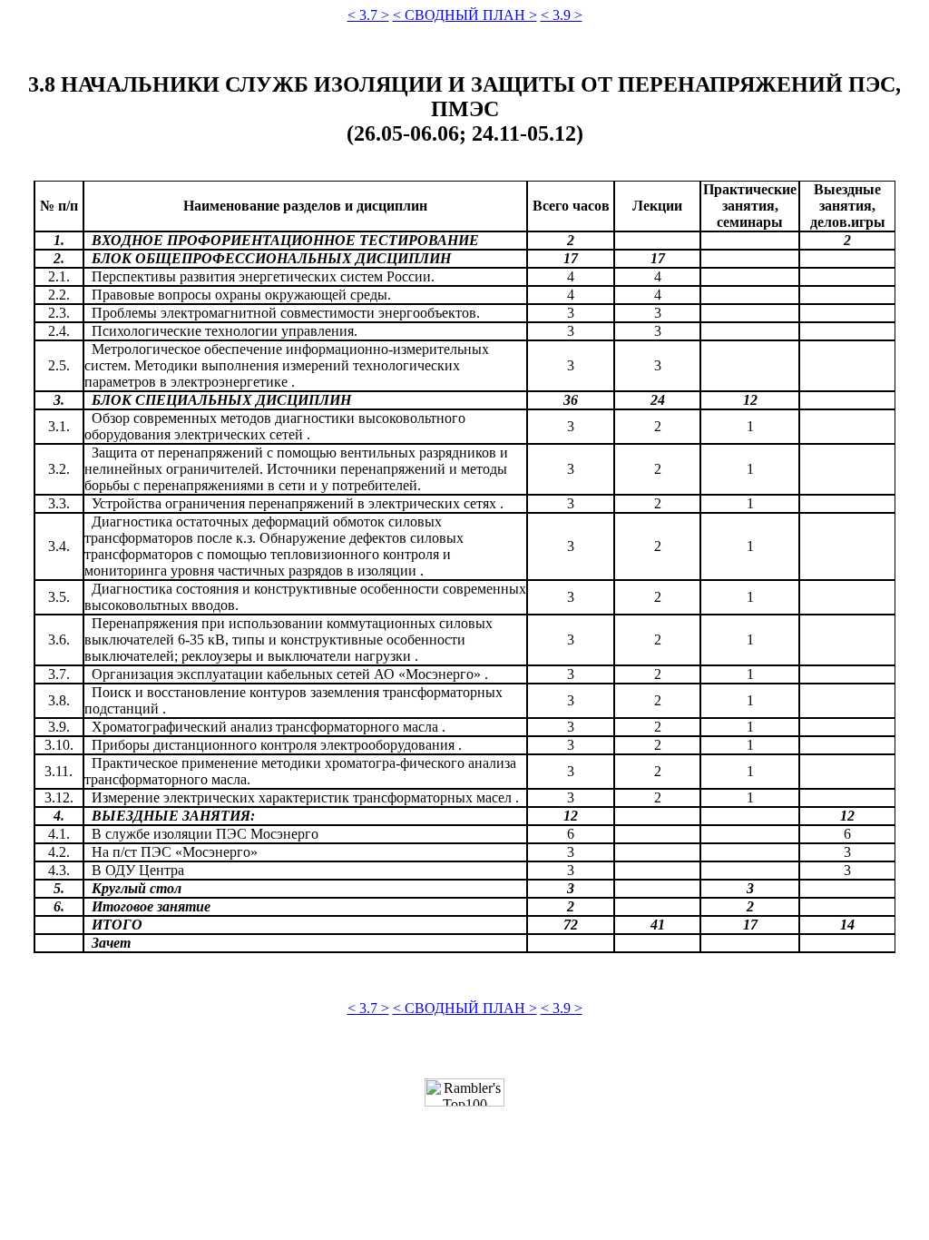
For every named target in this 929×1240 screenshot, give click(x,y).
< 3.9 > (561, 15)
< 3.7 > (368, 15)
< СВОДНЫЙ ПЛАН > (465, 15)
